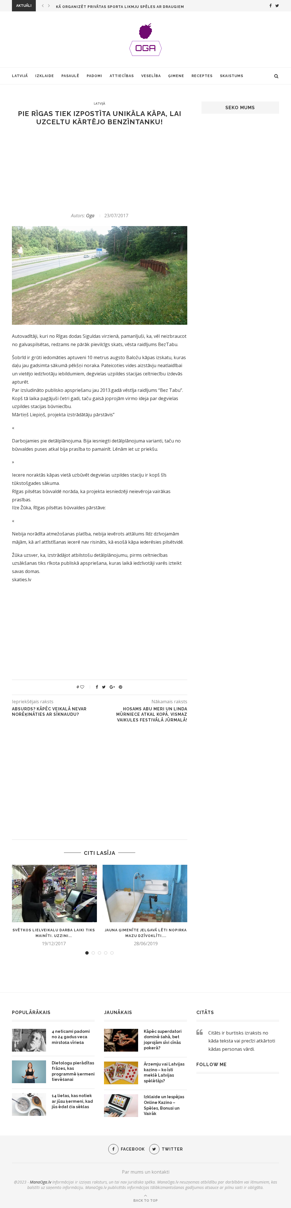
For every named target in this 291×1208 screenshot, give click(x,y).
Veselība (151, 76)
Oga (90, 215)
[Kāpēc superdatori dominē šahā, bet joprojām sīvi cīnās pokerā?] (121, 1040)
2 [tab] (93, 953)
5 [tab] (112, 953)
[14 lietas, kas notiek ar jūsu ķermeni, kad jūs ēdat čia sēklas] (29, 1104)
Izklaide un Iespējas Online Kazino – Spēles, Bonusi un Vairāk (164, 1105)
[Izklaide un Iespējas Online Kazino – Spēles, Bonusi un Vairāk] (121, 1105)
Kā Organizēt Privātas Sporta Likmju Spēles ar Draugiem (120, 7)
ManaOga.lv (40, 1182)
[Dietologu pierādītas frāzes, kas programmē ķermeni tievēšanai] (29, 1071)
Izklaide (44, 76)
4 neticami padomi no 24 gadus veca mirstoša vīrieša (71, 1037)
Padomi (94, 76)
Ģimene (176, 76)
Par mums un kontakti (145, 1172)
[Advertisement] (99, 169)
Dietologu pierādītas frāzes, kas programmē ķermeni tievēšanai (73, 1071)
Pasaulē (70, 76)
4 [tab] (105, 953)
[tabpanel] (54, 906)
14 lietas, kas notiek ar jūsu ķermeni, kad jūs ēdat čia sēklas (72, 1101)
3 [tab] (99, 953)
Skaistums (231, 76)
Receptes (202, 76)
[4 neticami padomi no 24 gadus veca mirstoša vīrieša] (29, 1040)
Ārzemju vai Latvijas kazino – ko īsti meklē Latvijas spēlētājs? (164, 1072)
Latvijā (20, 76)
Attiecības (122, 76)
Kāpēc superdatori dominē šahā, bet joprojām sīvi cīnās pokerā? (163, 1039)
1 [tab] (87, 953)
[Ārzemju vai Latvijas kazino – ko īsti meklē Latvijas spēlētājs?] (121, 1073)
